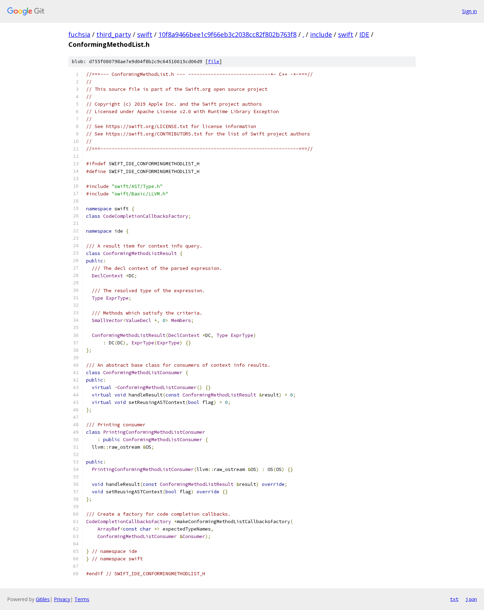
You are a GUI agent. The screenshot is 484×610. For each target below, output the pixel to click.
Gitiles (43, 599)
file (213, 62)
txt (454, 599)
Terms (81, 599)
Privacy (62, 599)
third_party (113, 34)
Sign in (469, 11)
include (321, 34)
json (471, 599)
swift (144, 34)
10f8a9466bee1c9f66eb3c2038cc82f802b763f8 (227, 34)
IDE (364, 34)
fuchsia (79, 34)
